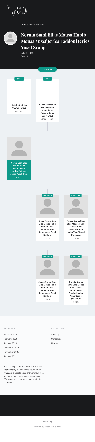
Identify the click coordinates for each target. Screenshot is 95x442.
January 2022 (10, 356)
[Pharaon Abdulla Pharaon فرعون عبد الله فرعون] (43, 400)
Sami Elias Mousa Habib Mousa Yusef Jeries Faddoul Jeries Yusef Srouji (47, 110)
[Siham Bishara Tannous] (43, 410)
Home (23, 25)
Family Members (36, 25)
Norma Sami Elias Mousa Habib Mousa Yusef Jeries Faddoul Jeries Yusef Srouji (19, 168)
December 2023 (11, 347)
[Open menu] (88, 10)
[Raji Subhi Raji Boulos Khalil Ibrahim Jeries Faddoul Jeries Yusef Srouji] (24, 400)
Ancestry (55, 334)
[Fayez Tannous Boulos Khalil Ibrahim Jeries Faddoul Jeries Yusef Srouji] (24, 410)
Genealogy (56, 339)
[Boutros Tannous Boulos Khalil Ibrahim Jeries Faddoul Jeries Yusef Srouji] (81, 410)
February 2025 (10, 339)
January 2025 (10, 343)
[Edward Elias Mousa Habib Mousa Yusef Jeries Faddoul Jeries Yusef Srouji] (90, 400)
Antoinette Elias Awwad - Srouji (19, 106)
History (54, 343)
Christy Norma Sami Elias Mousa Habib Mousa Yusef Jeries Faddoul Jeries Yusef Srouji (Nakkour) (76, 290)
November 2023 (11, 352)
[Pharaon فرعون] (81, 400)
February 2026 (10, 334)
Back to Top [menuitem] (47, 421)
